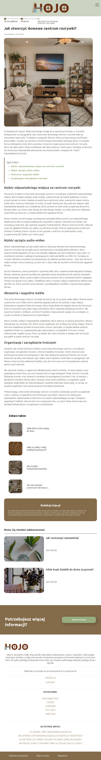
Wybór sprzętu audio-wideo (25, 170)
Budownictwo (50, 698)
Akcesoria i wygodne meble (25, 174)
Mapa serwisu (42, 755)
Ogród (50, 702)
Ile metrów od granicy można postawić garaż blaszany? (50, 739)
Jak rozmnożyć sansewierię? (62, 537)
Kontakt (50, 682)
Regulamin (62, 755)
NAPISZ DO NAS (79, 620)
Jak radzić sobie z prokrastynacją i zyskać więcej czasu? (50, 743)
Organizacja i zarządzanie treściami (29, 178)
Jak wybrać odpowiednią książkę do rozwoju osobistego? (50, 736)
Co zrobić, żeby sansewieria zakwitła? (50, 732)
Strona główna (11, 21)
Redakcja (50, 678)
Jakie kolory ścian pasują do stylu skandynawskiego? (38, 429)
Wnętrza (25, 21)
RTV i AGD (50, 710)
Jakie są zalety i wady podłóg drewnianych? (36, 448)
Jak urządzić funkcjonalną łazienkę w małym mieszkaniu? (38, 467)
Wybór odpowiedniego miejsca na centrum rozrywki (37, 166)
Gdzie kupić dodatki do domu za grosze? (70, 569)
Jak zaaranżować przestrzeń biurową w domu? (37, 486)
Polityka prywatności (18, 755)
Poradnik (50, 706)
